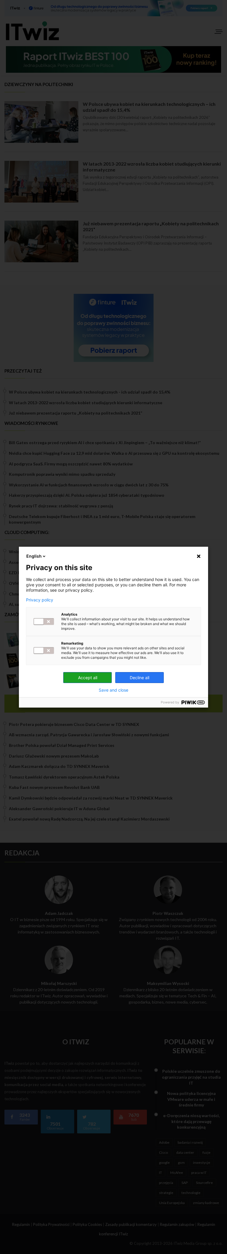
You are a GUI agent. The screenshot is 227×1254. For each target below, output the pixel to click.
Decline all (139, 677)
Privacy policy (39, 600)
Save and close (113, 690)
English (34, 556)
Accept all (87, 677)
